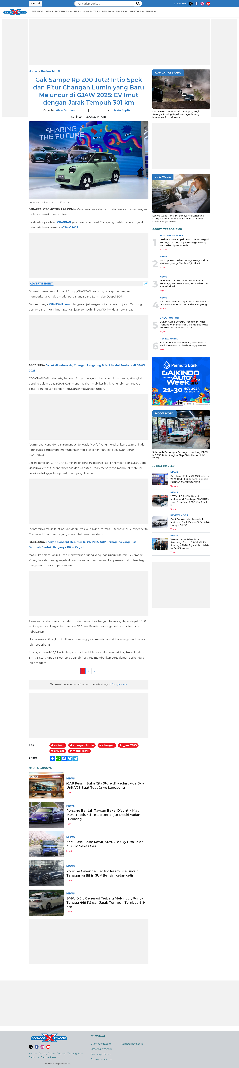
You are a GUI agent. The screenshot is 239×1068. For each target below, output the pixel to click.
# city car (57, 750)
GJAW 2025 (70, 227)
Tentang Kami (75, 1053)
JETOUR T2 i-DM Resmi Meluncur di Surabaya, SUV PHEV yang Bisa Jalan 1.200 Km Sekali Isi (185, 283)
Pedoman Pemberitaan (42, 1057)
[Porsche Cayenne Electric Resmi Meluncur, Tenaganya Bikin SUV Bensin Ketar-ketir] (46, 873)
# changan (106, 745)
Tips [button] (76, 11)
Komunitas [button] (90, 11)
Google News (119, 684)
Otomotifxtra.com (101, 1043)
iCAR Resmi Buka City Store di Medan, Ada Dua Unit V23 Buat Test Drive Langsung (184, 303)
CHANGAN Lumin (60, 304)
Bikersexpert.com (101, 1054)
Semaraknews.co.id (132, 1043)
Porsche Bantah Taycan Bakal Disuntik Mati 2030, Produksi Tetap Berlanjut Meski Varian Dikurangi (103, 815)
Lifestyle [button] (135, 11)
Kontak (33, 1053)
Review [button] (107, 11)
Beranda (37, 11)
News (49, 11)
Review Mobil (50, 71)
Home (33, 71)
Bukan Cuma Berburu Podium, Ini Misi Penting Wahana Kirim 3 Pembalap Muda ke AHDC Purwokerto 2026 (184, 324)
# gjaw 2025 (128, 745)
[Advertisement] (15, 68)
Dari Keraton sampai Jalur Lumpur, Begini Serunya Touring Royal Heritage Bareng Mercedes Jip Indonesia (176, 114)
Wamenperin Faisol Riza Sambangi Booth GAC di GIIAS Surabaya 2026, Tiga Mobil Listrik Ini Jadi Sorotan (189, 544)
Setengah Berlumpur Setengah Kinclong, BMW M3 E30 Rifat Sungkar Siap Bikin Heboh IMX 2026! (180, 455)
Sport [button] (120, 11)
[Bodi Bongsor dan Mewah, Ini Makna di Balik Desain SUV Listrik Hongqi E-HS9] (160, 522)
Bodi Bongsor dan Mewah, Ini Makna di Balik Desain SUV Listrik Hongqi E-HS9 (183, 344)
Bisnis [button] (149, 11)
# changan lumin (82, 745)
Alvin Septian (65, 110)
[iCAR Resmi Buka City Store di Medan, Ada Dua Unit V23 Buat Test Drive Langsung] (46, 785)
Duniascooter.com (101, 1059)
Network (35, 3)
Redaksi (61, 1053)
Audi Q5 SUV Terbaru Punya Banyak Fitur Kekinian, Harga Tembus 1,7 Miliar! (184, 262)
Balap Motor (169, 317)
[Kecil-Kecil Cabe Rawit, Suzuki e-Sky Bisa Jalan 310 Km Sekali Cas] (46, 843)
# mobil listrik (79, 750)
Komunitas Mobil (172, 235)
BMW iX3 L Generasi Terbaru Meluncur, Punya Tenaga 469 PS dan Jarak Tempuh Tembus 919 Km (105, 902)
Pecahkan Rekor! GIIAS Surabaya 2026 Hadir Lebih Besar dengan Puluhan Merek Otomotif (189, 479)
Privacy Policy (47, 1053)
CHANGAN (64, 222)
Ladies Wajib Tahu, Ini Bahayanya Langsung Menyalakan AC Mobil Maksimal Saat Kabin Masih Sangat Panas (178, 218)
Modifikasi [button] (62, 11)
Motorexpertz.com (101, 1049)
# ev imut (58, 745)
